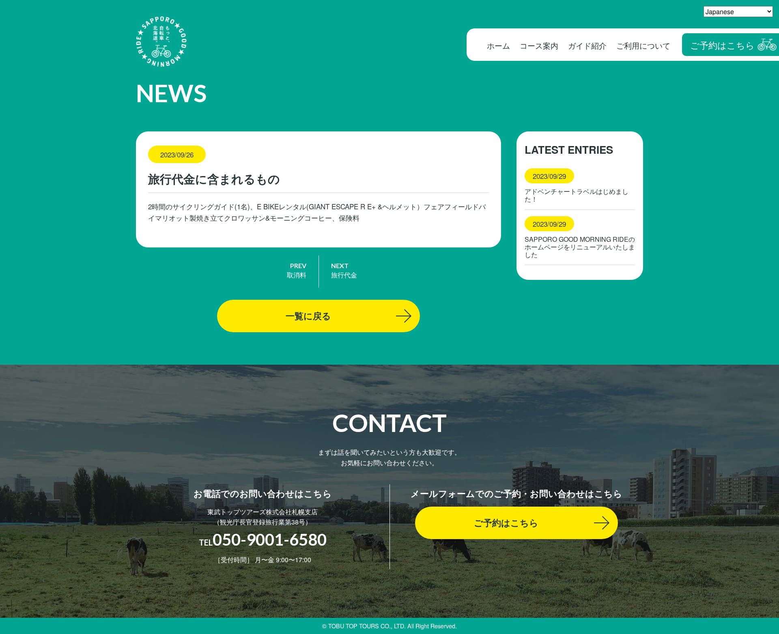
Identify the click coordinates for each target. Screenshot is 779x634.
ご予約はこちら (722, 44)
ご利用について (643, 45)
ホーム (498, 45)
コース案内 (539, 45)
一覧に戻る (308, 315)
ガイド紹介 (587, 45)
